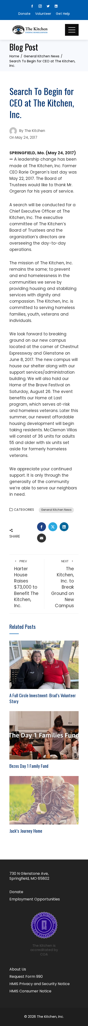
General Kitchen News (56, 510)
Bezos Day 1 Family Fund (28, 766)
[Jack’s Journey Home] (44, 800)
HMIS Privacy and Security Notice (39, 984)
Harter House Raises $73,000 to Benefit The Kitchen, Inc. (26, 584)
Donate (24, 13)
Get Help (63, 13)
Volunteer (43, 13)
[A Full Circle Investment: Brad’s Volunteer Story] (44, 664)
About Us (17, 969)
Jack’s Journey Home (25, 831)
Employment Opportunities (34, 899)
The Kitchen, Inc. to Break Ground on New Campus (62, 584)
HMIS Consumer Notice (30, 991)
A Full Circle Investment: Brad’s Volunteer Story (42, 698)
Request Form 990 (26, 976)
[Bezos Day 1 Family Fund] (44, 735)
